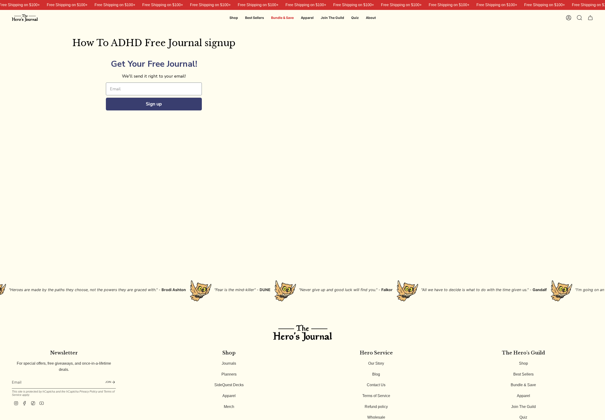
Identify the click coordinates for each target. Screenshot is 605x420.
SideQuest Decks (229, 385)
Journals (229, 363)
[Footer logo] (302, 333)
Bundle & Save (523, 385)
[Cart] (590, 18)
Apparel (229, 396)
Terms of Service (376, 396)
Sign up (154, 104)
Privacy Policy (88, 391)
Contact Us (376, 385)
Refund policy (376, 407)
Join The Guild (523, 407)
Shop (523, 363)
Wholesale (376, 417)
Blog (376, 374)
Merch (229, 407)
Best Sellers (523, 374)
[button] (234, 17)
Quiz (523, 417)
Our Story (376, 363)
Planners (229, 374)
